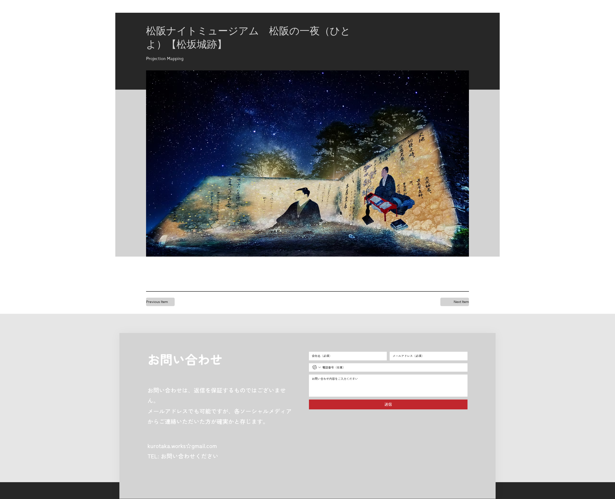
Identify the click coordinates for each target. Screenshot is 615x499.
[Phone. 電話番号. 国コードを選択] (316, 367)
